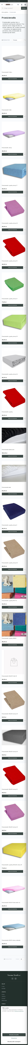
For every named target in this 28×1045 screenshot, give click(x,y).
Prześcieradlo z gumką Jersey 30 (10, 562)
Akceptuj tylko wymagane (14, 1041)
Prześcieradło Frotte (6, 110)
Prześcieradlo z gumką (7, 411)
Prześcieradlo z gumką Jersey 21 (9, 298)
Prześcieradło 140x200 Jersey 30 (10, 713)
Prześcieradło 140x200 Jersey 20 (10, 827)
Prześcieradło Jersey (7, 147)
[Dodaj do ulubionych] (25, 78)
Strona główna (5, 12)
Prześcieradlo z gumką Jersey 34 (10, 374)
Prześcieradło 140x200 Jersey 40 (10, 751)
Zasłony (3, 996)
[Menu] (2, 4)
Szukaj (24, 8)
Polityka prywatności (19, 1011)
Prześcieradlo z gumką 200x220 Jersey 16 (12, 864)
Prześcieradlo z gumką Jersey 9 (9, 525)
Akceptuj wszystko (14, 1034)
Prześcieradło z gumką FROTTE (9, 600)
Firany (3, 994)
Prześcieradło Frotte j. (7, 72)
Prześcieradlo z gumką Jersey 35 (10, 336)
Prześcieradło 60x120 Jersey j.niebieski (11, 940)
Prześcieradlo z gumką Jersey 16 (9, 261)
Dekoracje (4, 1000)
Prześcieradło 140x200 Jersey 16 (9, 789)
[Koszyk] (25, 4)
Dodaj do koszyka (12, 78)
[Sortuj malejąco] (25, 40)
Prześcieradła (13, 12)
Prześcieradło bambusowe (8, 449)
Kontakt (3, 988)
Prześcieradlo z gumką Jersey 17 (9, 185)
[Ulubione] (18, 4)
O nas (3, 986)
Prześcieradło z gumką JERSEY (9, 638)
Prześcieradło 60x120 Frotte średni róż (11, 902)
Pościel (3, 998)
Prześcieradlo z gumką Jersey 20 (10, 223)
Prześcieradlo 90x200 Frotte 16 (9, 676)
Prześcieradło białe (6, 487)
